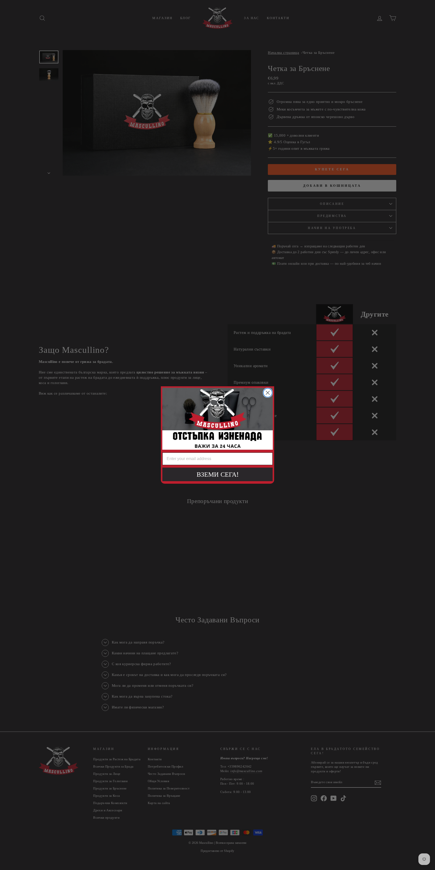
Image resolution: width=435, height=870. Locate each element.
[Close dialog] (267, 392)
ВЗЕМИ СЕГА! (218, 474)
